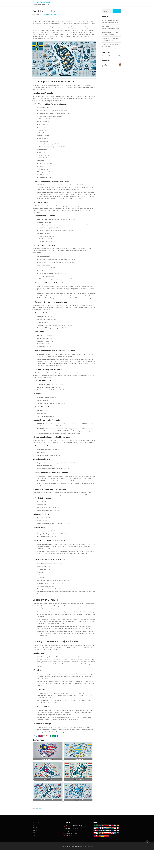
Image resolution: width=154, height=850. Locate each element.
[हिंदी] (107, 828)
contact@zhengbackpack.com (73, 833)
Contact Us (118, 3)
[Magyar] (112, 828)
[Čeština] (105, 825)
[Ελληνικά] (115, 825)
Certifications (35, 830)
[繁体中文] (107, 835)
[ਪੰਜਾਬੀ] (118, 830)
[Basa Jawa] (97, 830)
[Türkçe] (100, 835)
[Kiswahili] (118, 833)
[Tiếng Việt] (105, 835)
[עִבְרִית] (105, 828)
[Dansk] (110, 825)
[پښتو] (97, 833)
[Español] (118, 825)
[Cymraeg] (107, 825)
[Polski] (94, 833)
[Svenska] (115, 833)
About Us (108, 3)
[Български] (97, 825)
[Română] (102, 833)
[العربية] (94, 825)
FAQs (33, 832)
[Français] (102, 828)
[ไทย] (94, 835)
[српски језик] (112, 833)
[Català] (102, 825)
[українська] (102, 835)
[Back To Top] (147, 842)
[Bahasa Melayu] (110, 830)
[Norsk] (112, 830)
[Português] (100, 833)
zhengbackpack (54, 14)
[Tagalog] (97, 835)
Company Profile (36, 825)
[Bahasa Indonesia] (115, 828)
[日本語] (94, 830)
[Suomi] (100, 828)
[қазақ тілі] (100, 830)
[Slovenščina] (110, 833)
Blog (33, 835)
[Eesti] (94, 828)
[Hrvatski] (110, 828)
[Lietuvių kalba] (105, 830)
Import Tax (42, 809)
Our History (35, 827)
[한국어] (102, 830)
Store (100, 3)
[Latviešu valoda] (107, 830)
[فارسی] (97, 828)
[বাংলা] (100, 825)
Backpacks (105, 56)
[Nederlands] (115, 830)
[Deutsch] (112, 825)
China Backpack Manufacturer (86, 3)
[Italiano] (118, 828)
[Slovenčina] (107, 833)
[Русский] (105, 833)
